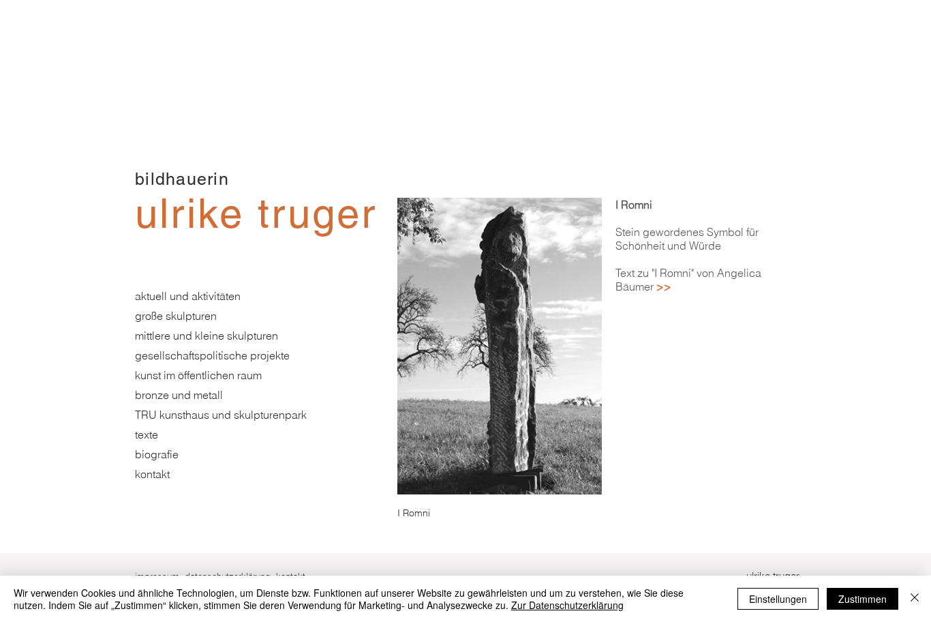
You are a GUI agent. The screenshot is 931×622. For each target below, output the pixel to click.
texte (146, 434)
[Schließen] (914, 599)
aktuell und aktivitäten (188, 296)
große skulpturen (176, 316)
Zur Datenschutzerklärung (567, 605)
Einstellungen (778, 599)
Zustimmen (862, 599)
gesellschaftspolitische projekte (212, 355)
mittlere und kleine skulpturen (206, 335)
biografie (157, 454)
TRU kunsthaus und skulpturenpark (221, 414)
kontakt (152, 474)
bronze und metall (179, 395)
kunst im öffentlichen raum (198, 375)
